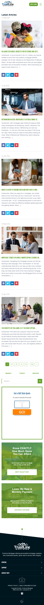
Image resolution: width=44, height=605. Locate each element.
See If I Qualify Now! (22, 472)
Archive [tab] (35, 373)
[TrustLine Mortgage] (22, 546)
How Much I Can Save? (22, 510)
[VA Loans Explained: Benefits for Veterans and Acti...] (22, 34)
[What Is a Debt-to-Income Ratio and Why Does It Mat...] (22, 172)
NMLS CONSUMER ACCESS (28, 585)
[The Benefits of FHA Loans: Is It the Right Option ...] (22, 310)
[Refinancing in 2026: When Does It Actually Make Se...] (22, 102)
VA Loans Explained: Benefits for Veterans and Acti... (20, 51)
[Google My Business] (22, 593)
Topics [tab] (22, 373)
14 (32, 364)
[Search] (40, 381)
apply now (33, 4)
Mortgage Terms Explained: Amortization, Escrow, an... (21, 257)
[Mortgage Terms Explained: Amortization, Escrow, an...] (22, 240)
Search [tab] (8, 373)
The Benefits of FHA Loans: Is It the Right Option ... (19, 328)
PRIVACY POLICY (13, 585)
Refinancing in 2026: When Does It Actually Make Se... (20, 119)
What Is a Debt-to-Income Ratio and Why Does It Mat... (20, 190)
